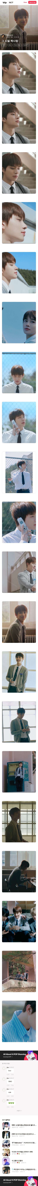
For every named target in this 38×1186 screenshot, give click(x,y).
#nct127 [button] (25, 45)
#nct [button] (10, 45)
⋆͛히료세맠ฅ (15, 1145)
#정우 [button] (4, 45)
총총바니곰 (15, 1127)
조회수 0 (21, 1136)
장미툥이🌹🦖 (16, 1154)
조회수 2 (23, 1154)
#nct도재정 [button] (17, 45)
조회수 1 (21, 1127)
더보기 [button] (18, 1110)
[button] (25, 2)
